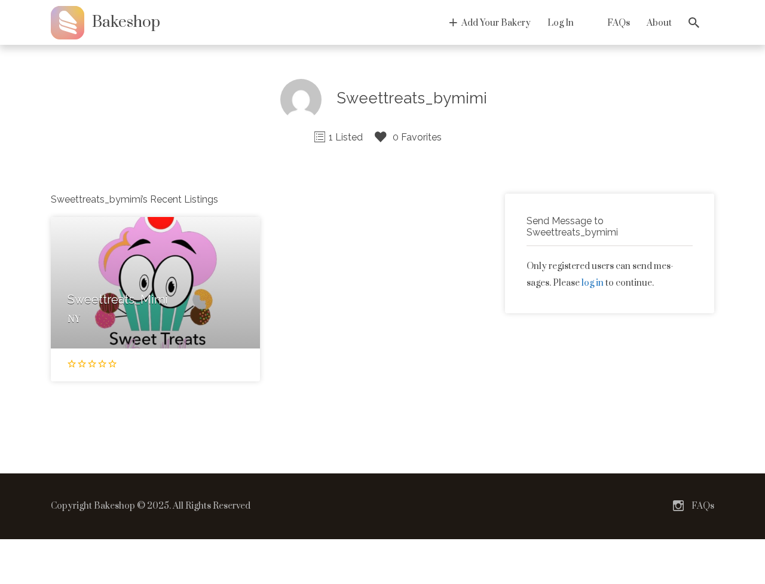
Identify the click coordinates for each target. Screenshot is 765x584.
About (659, 23)
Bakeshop (126, 22)
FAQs (618, 23)
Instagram (678, 506)
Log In (560, 23)
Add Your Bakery (496, 23)
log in (593, 283)
